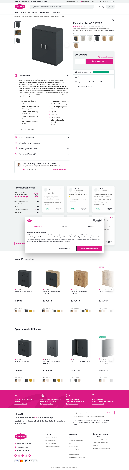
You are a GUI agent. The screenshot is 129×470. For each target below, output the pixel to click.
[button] (93, 72)
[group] (46, 44)
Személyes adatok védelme (100, 442)
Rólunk (70, 452)
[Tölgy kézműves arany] (104, 39)
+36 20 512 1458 (103, 1)
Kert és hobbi (32, 12)
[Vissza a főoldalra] (19, 6)
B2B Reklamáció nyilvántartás (77, 457)
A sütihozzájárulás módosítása (101, 448)
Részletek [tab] (65, 226)
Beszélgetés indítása (88, 1)
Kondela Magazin (73, 446)
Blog (70, 443)
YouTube (23, 455)
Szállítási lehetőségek (51, 438)
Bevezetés (17, 16)
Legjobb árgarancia (107, 57)
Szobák (23, 12)
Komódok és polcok (38, 16)
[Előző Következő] (24, 279)
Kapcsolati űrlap (70, 1)
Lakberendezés (44, 12)
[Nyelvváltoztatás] (113, 1)
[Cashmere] (83, 39)
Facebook (15, 455)
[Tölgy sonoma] (111, 39)
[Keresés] (32, 7)
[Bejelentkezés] (100, 7)
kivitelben (48, 204)
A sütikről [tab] (91, 226)
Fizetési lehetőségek (50, 440)
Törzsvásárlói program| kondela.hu (78, 449)
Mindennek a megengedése (89, 248)
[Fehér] (90, 39)
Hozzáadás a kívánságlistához (113, 20)
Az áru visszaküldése (50, 443)
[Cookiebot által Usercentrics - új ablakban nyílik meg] (94, 220)
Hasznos (59, 209)
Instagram (19, 455)
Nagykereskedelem (74, 454)
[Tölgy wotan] (76, 46)
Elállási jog (95, 445)
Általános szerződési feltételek (101, 440)
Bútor (16, 12)
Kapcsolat (71, 438)
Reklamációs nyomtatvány (76, 440)
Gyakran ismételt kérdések (52, 446)
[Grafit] (97, 39)
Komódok (46, 16)
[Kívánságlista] (103, 7)
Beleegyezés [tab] (38, 226)
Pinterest (26, 455)
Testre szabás (63, 248)
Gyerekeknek (56, 12)
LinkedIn (30, 455)
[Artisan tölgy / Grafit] (76, 39)
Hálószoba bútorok (27, 16)
